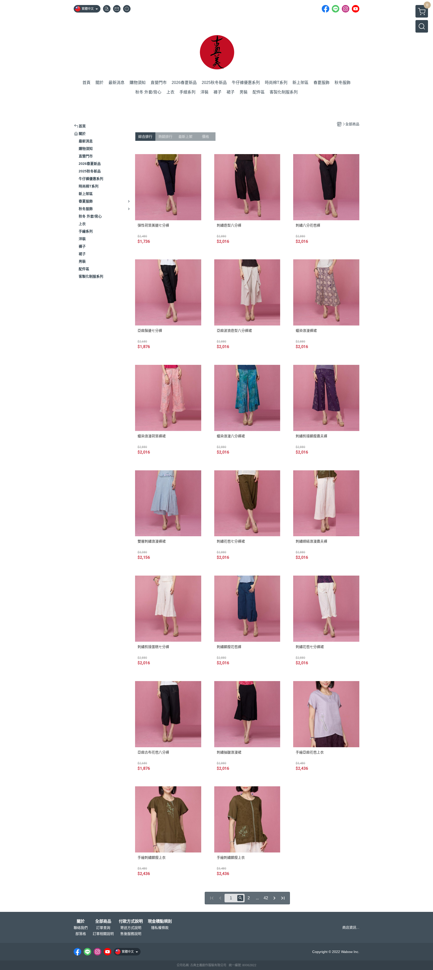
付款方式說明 (131, 921)
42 (266, 898)
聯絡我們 (81, 927)
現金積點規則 (160, 921)
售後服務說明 (130, 933)
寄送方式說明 (130, 927)
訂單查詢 (103, 927)
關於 (81, 921)
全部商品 (103, 921)
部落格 (80, 933)
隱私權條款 (160, 927)
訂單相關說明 (103, 933)
